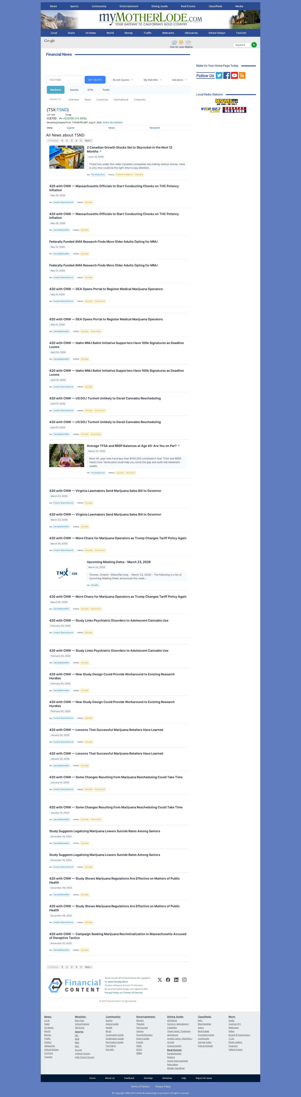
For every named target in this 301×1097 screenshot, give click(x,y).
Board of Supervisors (239, 1034)
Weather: (80, 1016)
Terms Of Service (133, 992)
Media (239, 6)
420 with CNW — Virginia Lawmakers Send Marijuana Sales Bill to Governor (105, 491)
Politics (47, 1042)
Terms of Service (140, 1086)
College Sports (82, 1053)
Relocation (172, 1064)
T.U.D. (231, 1038)
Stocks (74, 89)
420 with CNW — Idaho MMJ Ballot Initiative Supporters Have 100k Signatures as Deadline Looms (116, 345)
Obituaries (191, 32)
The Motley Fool (98, 174)
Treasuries (140, 99)
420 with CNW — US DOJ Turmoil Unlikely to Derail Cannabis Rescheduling (105, 398)
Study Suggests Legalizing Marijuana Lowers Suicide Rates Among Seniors (104, 831)
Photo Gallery (235, 1042)
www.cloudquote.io (118, 981)
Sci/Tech (48, 1053)
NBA (77, 1042)
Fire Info (110, 1049)
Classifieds (215, 6)
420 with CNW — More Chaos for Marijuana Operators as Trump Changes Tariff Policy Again (118, 538)
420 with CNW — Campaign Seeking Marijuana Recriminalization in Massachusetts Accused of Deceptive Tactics (117, 936)
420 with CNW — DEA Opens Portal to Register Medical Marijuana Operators (106, 289)
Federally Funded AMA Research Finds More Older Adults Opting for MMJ (103, 241)
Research (155, 127)
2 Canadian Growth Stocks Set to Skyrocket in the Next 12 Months (129, 149)
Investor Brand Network (63, 202)
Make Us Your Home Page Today (217, 65)
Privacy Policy (112, 992)
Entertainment (129, 6)
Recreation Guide (115, 1042)
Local (54, 32)
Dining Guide (160, 6)
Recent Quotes (121, 79)
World (110, 32)
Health (109, 1027)
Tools (105, 89)
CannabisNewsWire (61, 230)
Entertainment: (146, 1016)
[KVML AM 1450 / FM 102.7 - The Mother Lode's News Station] (226, 101)
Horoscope (142, 1027)
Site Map (148, 1078)
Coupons (233, 1045)
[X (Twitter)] (159, 985)
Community (99, 6)
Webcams (168, 32)
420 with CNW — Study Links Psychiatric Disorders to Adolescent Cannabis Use (108, 620)
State (71, 32)
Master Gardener (176, 1068)
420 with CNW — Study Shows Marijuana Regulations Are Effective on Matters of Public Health (114, 880)
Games (140, 1031)
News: (48, 1016)
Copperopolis (174, 1045)
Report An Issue (204, 1078)
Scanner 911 (235, 1023)
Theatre (140, 1023)
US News (91, 32)
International (121, 99)
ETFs (90, 89)
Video (231, 1031)
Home (92, 1078)
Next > (88, 140)
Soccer (78, 1049)
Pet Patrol (111, 1045)
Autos (201, 1027)
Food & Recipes (144, 1034)
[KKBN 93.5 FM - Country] (234, 109)
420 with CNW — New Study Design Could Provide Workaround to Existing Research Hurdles (112, 676)
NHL (77, 1046)
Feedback (129, 1078)
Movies (140, 1020)
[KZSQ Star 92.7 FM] (209, 109)
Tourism (241, 32)
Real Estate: (174, 1050)
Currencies (102, 99)
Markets (55, 89)
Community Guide (115, 1034)
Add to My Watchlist (112, 122)
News (53, 6)
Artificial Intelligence (124, 174)
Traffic (148, 32)
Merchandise (204, 1023)
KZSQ (139, 1049)
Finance (171, 1057)
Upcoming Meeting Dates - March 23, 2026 (119, 562)
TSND (62, 109)
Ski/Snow (79, 1027)
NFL (77, 1035)
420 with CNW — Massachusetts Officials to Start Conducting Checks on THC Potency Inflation (114, 188)
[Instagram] (184, 985)
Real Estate (188, 6)
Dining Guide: (175, 1016)
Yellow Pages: (236, 1049)
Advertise (167, 1078)
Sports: (79, 1031)
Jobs (200, 1020)
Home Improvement (177, 1060)
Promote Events (206, 1034)
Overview (73, 99)
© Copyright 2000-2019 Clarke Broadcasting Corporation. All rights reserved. (150, 1093)
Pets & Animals (205, 1045)
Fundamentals (174, 1053)
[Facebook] (168, 985)
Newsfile (94, 585)
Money (129, 32)
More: (232, 1016)
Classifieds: (204, 1016)
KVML (139, 1045)
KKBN (139, 1053)
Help (184, 1078)
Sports (74, 6)
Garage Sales (204, 1042)
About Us (110, 1078)
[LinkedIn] (176, 985)
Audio (231, 1020)
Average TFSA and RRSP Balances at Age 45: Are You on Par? (133, 446)
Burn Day (79, 1020)
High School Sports (84, 1057)
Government (100, 301)
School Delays (217, 32)
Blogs (108, 1031)
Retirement (130, 473)
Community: (113, 1016)
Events (109, 1020)
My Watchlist (151, 79)
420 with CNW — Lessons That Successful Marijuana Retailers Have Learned (106, 730)
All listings (172, 1020)
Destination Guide (115, 1038)
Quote (70, 127)
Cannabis (139, 174)
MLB (77, 1038)
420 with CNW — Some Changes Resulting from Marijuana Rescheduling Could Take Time (116, 777)
